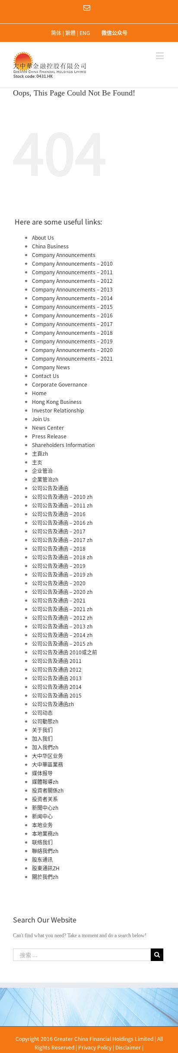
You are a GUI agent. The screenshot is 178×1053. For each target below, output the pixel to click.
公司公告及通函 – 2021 (59, 600)
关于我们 (42, 730)
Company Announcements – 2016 (72, 315)
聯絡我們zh (45, 851)
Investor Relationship (58, 410)
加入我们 (42, 738)
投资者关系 (45, 799)
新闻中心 (42, 816)
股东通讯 (42, 859)
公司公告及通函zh (53, 704)
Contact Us (45, 376)
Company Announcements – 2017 (72, 324)
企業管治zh (45, 479)
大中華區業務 (47, 764)
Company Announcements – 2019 (72, 341)
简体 (56, 33)
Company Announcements (63, 255)
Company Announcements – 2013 (72, 289)
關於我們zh (45, 877)
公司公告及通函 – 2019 (59, 566)
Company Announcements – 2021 (72, 358)
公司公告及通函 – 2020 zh (62, 592)
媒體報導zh (45, 782)
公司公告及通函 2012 (57, 669)
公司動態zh (45, 721)
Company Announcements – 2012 (72, 281)
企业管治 (42, 471)
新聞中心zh (45, 808)
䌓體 (70, 33)
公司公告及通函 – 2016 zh (62, 522)
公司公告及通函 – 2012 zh (62, 618)
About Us (43, 237)
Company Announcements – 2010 (72, 263)
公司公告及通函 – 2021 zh (62, 609)
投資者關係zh (48, 790)
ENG (84, 33)
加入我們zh (45, 747)
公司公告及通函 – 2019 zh (62, 574)
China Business (50, 246)
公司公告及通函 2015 (57, 695)
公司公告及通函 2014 (57, 687)
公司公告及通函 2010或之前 (64, 652)
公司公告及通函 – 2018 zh (62, 557)
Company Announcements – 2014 (72, 298)
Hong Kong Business (57, 402)
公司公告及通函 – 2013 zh (62, 626)
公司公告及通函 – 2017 (59, 531)
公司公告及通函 (50, 488)
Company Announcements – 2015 (72, 307)
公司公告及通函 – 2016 (59, 514)
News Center (48, 427)
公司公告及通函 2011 (57, 661)
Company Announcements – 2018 (72, 332)
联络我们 (42, 842)
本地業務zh (45, 833)
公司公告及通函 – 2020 (59, 583)
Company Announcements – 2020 (72, 350)
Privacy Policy (94, 1047)
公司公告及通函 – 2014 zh (62, 635)
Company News (51, 367)
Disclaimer (128, 1047)
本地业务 (42, 825)
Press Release (49, 436)
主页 (37, 462)
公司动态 (42, 713)
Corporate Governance (59, 384)
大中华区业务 (47, 756)
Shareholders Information (63, 445)
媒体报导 (42, 773)
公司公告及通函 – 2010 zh (62, 497)
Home (39, 393)
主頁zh (40, 453)
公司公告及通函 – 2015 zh (62, 643)
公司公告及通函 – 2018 (59, 548)
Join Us (41, 419)
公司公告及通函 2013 (57, 678)
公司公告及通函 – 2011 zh (62, 505)
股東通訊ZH (46, 868)
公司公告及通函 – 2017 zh (62, 540)
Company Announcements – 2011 (72, 272)
